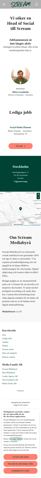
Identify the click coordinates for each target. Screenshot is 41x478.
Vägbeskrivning (20, 181)
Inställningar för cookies (21, 471)
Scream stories (8, 349)
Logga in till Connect (20, 405)
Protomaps (26, 225)
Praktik (5, 346)
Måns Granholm (20, 92)
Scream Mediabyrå (9, 369)
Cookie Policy (16, 439)
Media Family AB (9, 383)
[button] (37, 4)
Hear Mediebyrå (8, 372)
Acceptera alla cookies (20, 457)
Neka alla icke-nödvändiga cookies (20, 464)
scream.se (20, 391)
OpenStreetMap (35, 225)
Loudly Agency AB (10, 376)
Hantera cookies (8, 357)
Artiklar (5, 342)
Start (4, 335)
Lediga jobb (7, 338)
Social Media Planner (20, 127)
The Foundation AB (10, 380)
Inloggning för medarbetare (20, 402)
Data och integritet (9, 353)
